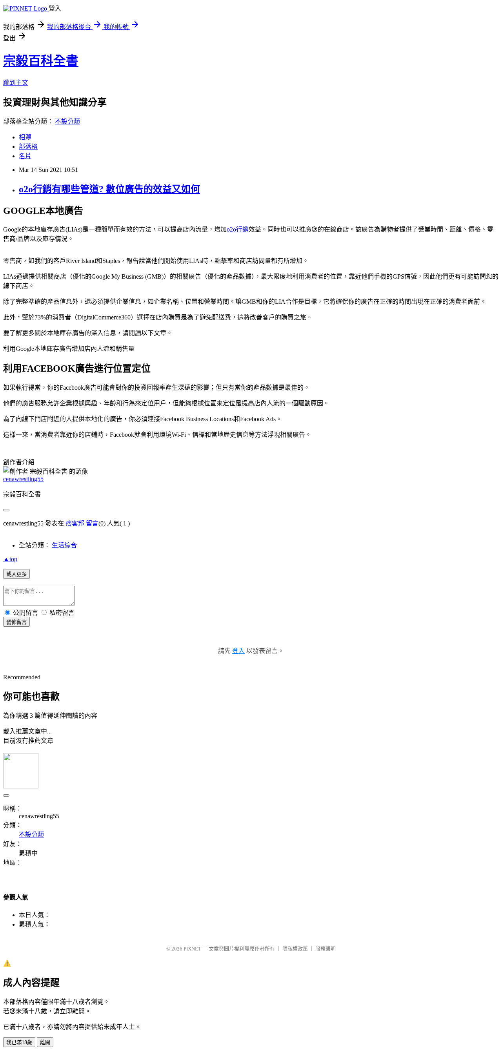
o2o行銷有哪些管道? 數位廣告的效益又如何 (109, 189)
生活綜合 (64, 545)
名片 (25, 156)
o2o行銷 (238, 229)
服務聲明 (325, 949)
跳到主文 (15, 82)
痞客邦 (74, 523)
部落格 (28, 146)
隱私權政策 (295, 949)
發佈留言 (16, 622)
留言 (92, 523)
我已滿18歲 (19, 1042)
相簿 (25, 137)
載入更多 (16, 574)
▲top (10, 559)
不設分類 (67, 121)
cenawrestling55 (23, 479)
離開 (45, 1042)
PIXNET (192, 949)
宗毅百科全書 (40, 61)
